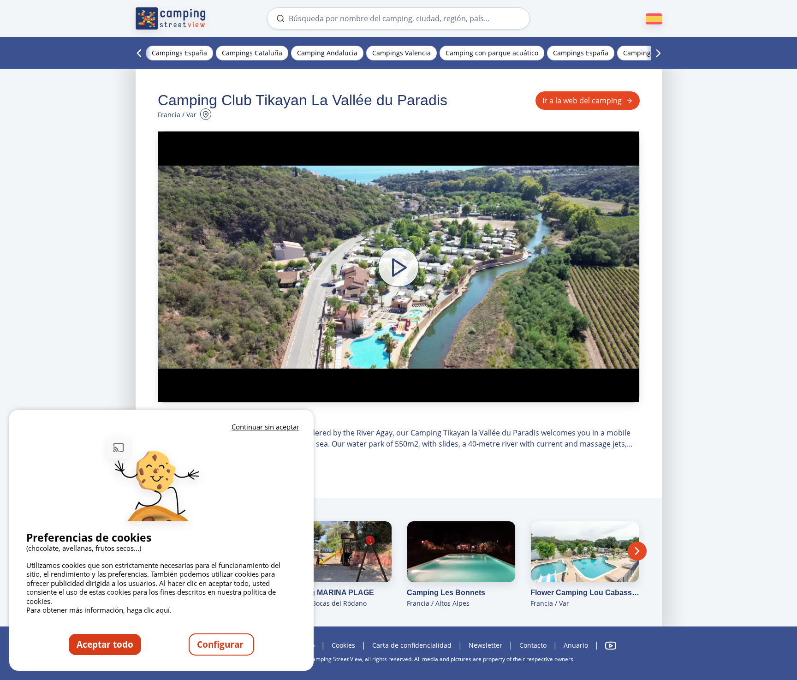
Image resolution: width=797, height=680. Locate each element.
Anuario (576, 645)
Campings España (179, 52)
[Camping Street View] (171, 18)
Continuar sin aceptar (265, 426)
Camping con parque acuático (492, 52)
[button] (398, 266)
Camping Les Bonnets (446, 592)
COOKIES (343, 645)
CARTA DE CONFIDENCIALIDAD (412, 645)
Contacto (533, 645)
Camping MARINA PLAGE (328, 592)
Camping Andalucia (327, 52)
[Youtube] (610, 645)
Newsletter (485, 645)
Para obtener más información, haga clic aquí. (99, 609)
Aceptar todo (105, 644)
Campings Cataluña (252, 52)
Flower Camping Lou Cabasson (584, 592)
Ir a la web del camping (582, 100)
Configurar (221, 644)
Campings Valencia (401, 52)
